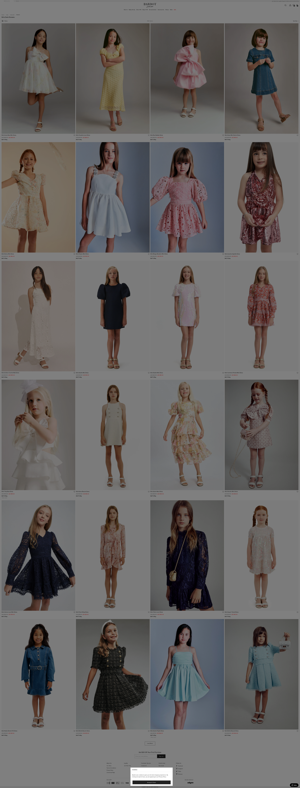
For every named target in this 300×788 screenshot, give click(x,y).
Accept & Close (151, 782)
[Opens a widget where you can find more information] (294, 785)
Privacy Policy (162, 777)
